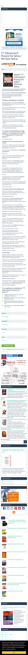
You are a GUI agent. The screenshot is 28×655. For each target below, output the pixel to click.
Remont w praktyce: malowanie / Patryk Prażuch (13, 607)
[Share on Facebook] (3, 355)
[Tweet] (9, 355)
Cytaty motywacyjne (8, 481)
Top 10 (7, 517)
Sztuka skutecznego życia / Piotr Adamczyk (17, 567)
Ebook (3, 332)
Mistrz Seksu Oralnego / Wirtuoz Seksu (16, 409)
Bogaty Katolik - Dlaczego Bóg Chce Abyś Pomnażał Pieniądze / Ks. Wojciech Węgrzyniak (18, 521)
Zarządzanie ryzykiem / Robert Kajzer (15, 575)
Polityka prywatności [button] (11, 649)
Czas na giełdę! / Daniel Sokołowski (15, 559)
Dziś (3, 517)
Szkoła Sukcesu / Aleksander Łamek (15, 590)
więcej (2, 598)
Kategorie (4, 321)
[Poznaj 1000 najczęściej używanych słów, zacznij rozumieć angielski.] (10, 495)
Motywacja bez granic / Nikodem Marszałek (17, 528)
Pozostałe (12, 47)
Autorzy (4, 313)
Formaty (4, 329)
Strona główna (5, 47)
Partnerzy (6, 636)
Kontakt (6, 632)
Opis (3, 69)
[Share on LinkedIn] (14, 355)
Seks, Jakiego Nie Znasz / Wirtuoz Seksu (16, 400)
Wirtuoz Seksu (5, 316)
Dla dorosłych (19, 47)
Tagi (3, 337)
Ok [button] (14, 652)
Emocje (3, 340)
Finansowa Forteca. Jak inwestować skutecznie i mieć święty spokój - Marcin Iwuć (13, 450)
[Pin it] (3, 358)
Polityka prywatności (8, 639)
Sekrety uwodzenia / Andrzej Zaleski (16, 430)
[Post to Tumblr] (20, 355)
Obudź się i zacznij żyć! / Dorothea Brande (16, 551)
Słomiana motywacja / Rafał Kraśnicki (15, 543)
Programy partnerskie (8, 483)
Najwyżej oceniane (8, 634)
